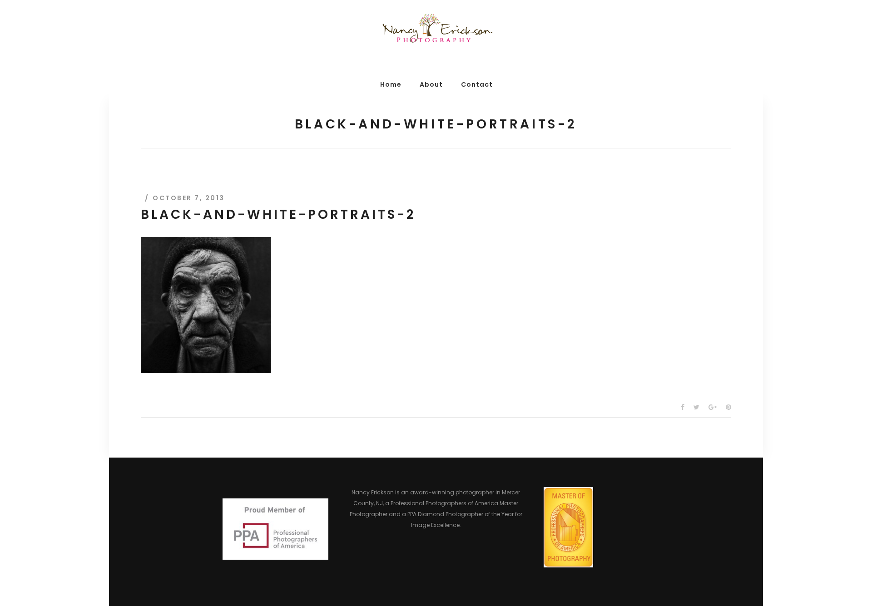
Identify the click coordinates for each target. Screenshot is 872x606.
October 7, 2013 (189, 197)
